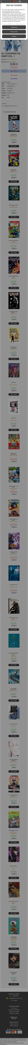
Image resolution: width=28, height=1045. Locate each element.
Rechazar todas (14, 31)
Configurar (14, 36)
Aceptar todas (14, 27)
